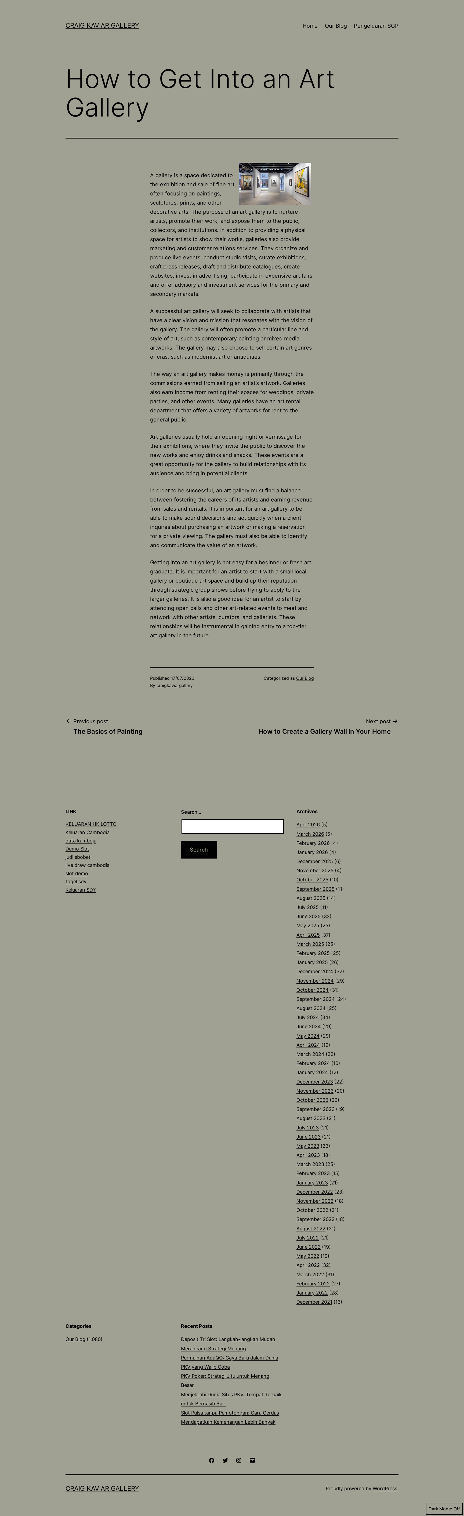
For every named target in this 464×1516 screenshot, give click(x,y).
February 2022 (313, 1283)
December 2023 (314, 1082)
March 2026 (310, 834)
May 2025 (307, 925)
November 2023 (315, 1091)
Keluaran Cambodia (88, 832)
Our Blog (336, 26)
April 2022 (308, 1265)
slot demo (77, 873)
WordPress (385, 1488)
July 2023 (307, 1127)
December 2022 (314, 1192)
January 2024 (312, 1072)
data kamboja (81, 841)
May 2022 (307, 1256)
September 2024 (315, 999)
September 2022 (315, 1219)
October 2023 (312, 1100)
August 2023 (310, 1118)
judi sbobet (78, 857)
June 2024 (308, 1026)
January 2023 (312, 1183)
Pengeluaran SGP (376, 26)
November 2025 (315, 870)
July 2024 (307, 1017)
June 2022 (308, 1247)
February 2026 (313, 843)
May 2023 (307, 1146)
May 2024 (308, 1036)
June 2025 (308, 916)
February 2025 (313, 953)
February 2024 (313, 1063)
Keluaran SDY (81, 890)
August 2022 (310, 1228)
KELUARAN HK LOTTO (91, 824)
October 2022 (312, 1210)
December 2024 (314, 971)
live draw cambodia (88, 865)
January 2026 (312, 852)
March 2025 (310, 944)
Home (310, 26)
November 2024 (315, 981)
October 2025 (312, 879)
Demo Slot (77, 849)
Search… (191, 812)
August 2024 (311, 1008)
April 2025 (308, 935)
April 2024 (308, 1045)
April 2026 (308, 824)
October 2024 (312, 990)
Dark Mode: (440, 1508)
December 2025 (314, 861)
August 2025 (310, 898)
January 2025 (312, 962)
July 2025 (307, 907)
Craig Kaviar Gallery (102, 25)
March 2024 (310, 1054)
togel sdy (76, 881)
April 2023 (308, 1155)
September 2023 (315, 1109)
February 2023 (313, 1173)
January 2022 (312, 1293)
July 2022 (307, 1238)
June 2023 (308, 1137)
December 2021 (314, 1302)
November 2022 (315, 1201)
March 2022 (310, 1274)
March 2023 (310, 1164)
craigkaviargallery (175, 685)
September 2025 (315, 889)
